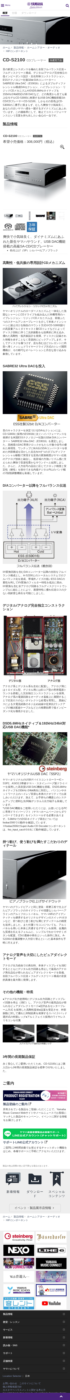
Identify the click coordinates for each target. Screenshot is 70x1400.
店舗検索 (8, 1361)
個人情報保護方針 (12, 1386)
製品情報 (8, 1314)
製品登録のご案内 (15, 1104)
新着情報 (8, 1337)
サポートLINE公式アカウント (23, 1142)
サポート (8, 1353)
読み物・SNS (10, 1345)
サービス (8, 1329)
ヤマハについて (11, 1368)
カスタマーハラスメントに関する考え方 (24, 1390)
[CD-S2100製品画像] (35, 176)
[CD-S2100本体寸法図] (61, 215)
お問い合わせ (10, 1383)
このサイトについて (30, 1383)
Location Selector (12, 1376)
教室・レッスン (11, 1322)
